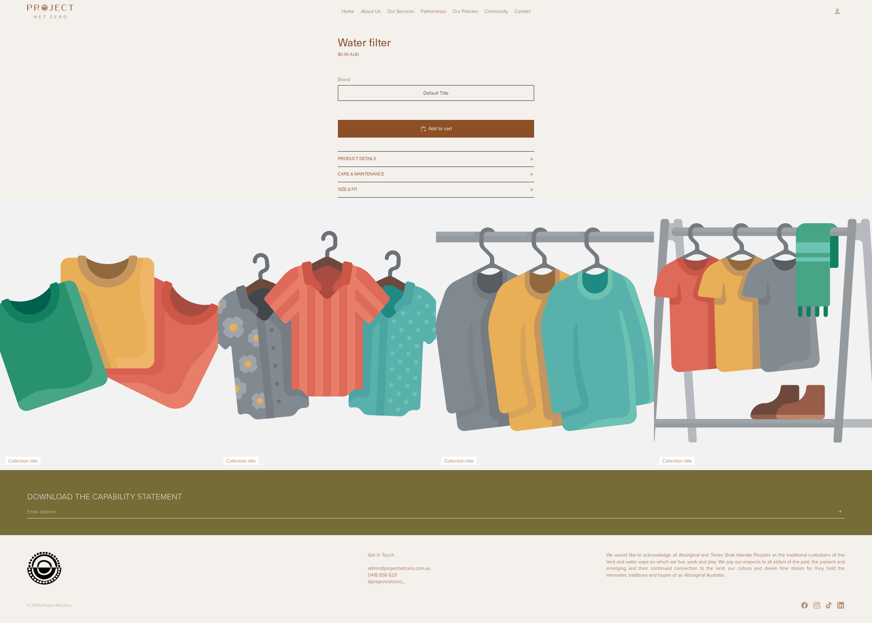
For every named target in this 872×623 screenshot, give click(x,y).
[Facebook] (804, 605)
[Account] (837, 11)
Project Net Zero (56, 605)
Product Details (357, 158)
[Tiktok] (829, 605)
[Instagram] (817, 605)
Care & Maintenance (361, 174)
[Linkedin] (841, 605)
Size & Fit (347, 189)
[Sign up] (839, 511)
